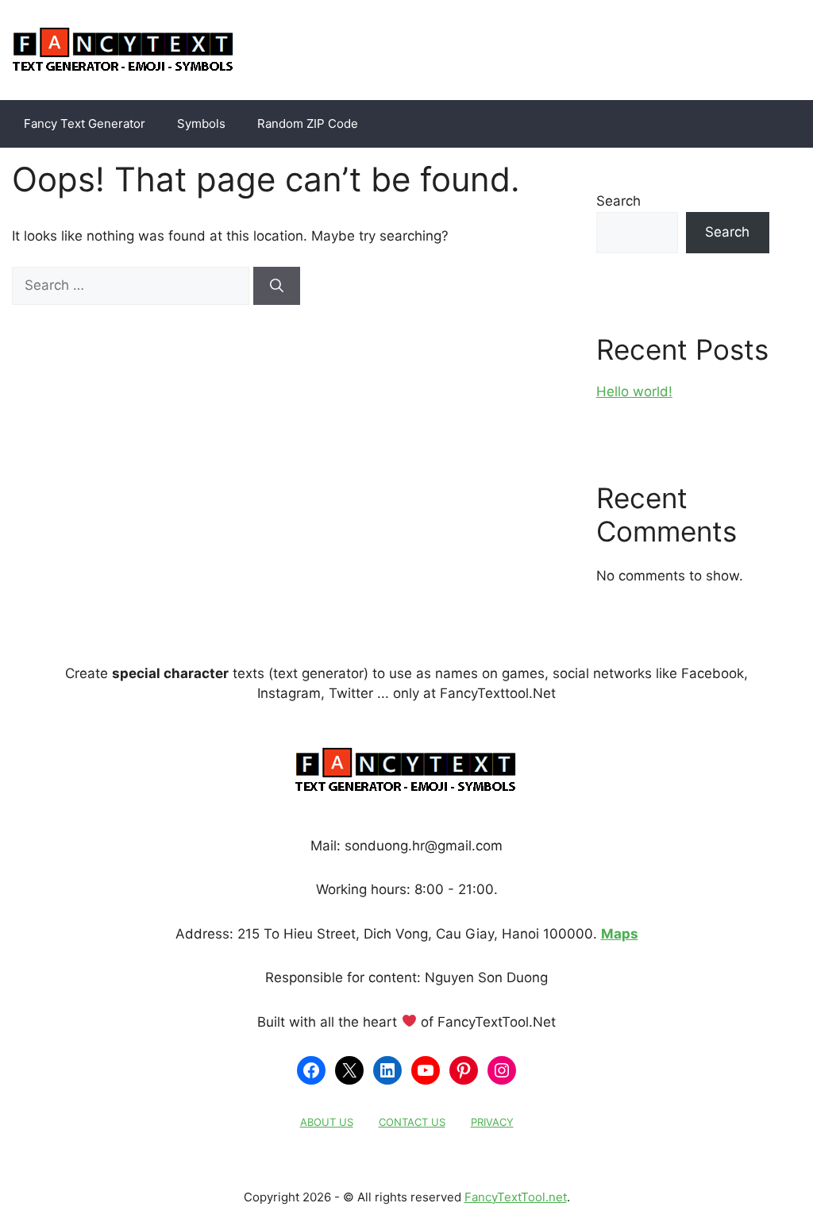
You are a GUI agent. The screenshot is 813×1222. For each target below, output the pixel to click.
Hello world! (634, 391)
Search (618, 201)
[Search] (276, 286)
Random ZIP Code (307, 123)
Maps (619, 934)
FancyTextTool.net (515, 1197)
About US (326, 1122)
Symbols (201, 123)
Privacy (492, 1122)
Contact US (412, 1122)
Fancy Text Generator (84, 123)
